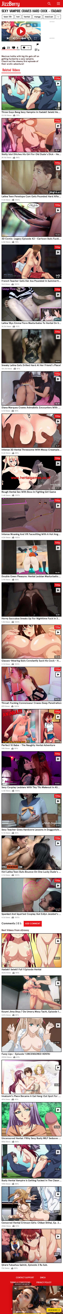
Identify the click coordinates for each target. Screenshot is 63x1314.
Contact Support (25, 1277)
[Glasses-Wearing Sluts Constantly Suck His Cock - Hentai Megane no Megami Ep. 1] (31, 642)
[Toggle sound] (16, 1288)
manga (37, 16)
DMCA (43, 1277)
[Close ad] (60, 1288)
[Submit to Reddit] (28, 25)
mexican (49, 16)
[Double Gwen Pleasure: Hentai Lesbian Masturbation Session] (31, 557)
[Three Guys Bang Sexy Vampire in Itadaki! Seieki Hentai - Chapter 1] (31, 93)
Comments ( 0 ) (11, 923)
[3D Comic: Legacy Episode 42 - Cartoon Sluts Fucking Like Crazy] (31, 219)
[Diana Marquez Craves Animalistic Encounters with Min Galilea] (31, 388)
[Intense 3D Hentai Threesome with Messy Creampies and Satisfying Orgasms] (31, 431)
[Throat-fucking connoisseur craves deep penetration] (31, 684)
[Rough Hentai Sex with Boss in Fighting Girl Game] (31, 473)
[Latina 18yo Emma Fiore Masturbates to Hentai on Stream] (31, 304)
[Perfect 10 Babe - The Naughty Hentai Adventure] (31, 726)
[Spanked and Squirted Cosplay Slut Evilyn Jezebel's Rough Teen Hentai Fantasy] (31, 895)
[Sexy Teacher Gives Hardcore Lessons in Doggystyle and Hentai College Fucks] (31, 810)
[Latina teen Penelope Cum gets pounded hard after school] (31, 177)
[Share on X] (35, 25)
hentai (27, 16)
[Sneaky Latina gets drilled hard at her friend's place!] (31, 346)
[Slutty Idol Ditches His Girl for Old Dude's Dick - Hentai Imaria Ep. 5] (31, 135)
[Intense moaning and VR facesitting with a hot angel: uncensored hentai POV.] (31, 515)
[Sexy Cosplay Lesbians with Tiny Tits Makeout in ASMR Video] (31, 768)
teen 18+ (8, 16)
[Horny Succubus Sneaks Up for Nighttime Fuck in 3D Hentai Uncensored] (31, 599)
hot (18, 16)
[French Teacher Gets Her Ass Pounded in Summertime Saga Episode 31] (31, 262)
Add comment (32, 923)
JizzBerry (11, 3)
